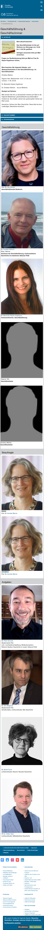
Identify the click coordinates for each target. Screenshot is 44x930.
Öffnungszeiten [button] (8, 119)
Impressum (34, 847)
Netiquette (5, 852)
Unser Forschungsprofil (9, 901)
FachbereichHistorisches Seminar (12, 14)
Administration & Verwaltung (31, 911)
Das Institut (35, 21)
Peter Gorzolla (8, 641)
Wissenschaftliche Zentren (9, 900)
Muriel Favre (8, 770)
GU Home (3, 21)
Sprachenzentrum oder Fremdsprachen (30, 886)
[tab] (22, 37)
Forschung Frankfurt (8, 880)
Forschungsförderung (8, 903)
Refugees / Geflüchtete (30, 881)
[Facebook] (2, 860)
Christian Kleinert (8, 249)
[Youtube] (17, 860)
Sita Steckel (11, 187)
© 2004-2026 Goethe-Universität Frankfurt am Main (16, 847)
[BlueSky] (7, 860)
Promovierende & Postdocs (10, 907)
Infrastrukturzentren (8, 905)
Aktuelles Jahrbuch (8, 876)
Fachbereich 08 (12, 21)
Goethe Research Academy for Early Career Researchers (32, 889)
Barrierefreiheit (21, 850)
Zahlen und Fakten (7, 885)
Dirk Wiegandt (8, 706)
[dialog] (23, 923)
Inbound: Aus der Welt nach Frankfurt (31, 871)
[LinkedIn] (22, 860)
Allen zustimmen (35, 927)
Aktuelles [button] (6, 37)
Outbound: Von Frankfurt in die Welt (32, 875)
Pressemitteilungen (7, 871)
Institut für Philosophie (30, 898)
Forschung (6, 894)
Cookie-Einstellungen (32, 850)
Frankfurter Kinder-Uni (8, 883)
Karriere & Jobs (7, 881)
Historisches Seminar (24, 21)
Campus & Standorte (30, 913)
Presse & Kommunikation (10, 867)
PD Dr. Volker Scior (8, 834)
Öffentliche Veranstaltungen (10, 872)
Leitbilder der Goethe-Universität (33, 914)
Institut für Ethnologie (30, 901)
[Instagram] (12, 860)
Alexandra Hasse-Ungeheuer (12, 315)
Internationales (29, 867)
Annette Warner (12, 513)
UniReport (5, 878)
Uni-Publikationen (7, 874)
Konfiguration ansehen (13, 923)
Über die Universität (30, 905)
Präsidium (27, 909)
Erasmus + (27, 883)
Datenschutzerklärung (8, 850)
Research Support (7, 898)
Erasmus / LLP (28, 878)
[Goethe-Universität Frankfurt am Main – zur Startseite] (10, 6)
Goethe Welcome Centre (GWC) (33, 880)
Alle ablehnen (23, 927)
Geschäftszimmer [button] (9, 115)
